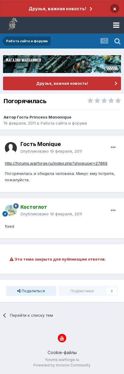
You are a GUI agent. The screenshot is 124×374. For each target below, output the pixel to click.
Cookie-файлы (62, 352)
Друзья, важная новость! (57, 8)
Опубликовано (51, 151)
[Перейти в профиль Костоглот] (11, 210)
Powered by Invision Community (62, 365)
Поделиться (32, 290)
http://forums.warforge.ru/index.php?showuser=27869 (56, 163)
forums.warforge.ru (62, 359)
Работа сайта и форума (64, 123)
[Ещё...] (113, 147)
